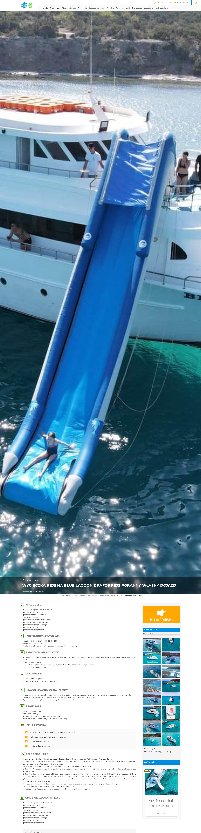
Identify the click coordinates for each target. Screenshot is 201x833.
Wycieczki (126, 8)
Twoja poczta (55, 8)
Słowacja (72, 8)
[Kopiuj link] (170, 752)
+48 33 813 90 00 (163, 2)
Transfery (110, 8)
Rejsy (118, 8)
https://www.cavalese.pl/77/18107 (156, 752)
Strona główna (66, 595)
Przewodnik (82, 8)
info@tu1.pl (182, 2)
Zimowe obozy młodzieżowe (142, 8)
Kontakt (45, 8)
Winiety (64, 8)
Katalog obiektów (161, 8)
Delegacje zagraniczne (97, 8)
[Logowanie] (196, 2)
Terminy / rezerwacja (162, 619)
